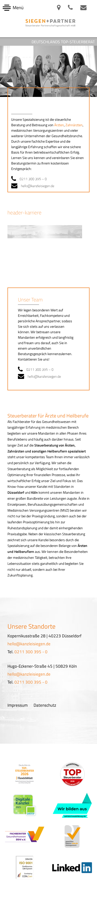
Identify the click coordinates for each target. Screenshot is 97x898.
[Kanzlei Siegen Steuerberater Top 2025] (25, 774)
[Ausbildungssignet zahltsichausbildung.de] (72, 805)
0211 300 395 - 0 (31, 652)
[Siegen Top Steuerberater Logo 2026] (72, 774)
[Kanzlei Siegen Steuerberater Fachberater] (25, 836)
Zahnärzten (74, 124)
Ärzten (59, 124)
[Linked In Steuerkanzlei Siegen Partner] (73, 867)
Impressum (17, 705)
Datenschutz (45, 705)
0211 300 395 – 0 (33, 178)
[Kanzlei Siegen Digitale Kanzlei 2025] (24, 805)
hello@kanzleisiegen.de (37, 185)
